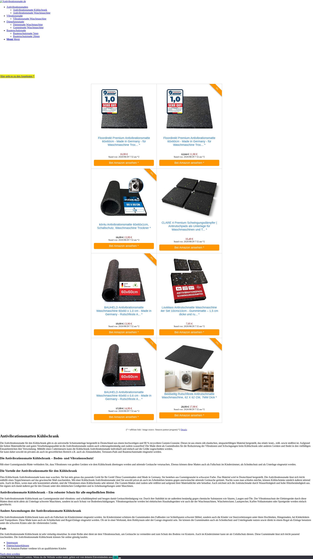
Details (184, 429)
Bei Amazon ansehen (124, 162)
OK (115, 557)
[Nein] (119, 558)
